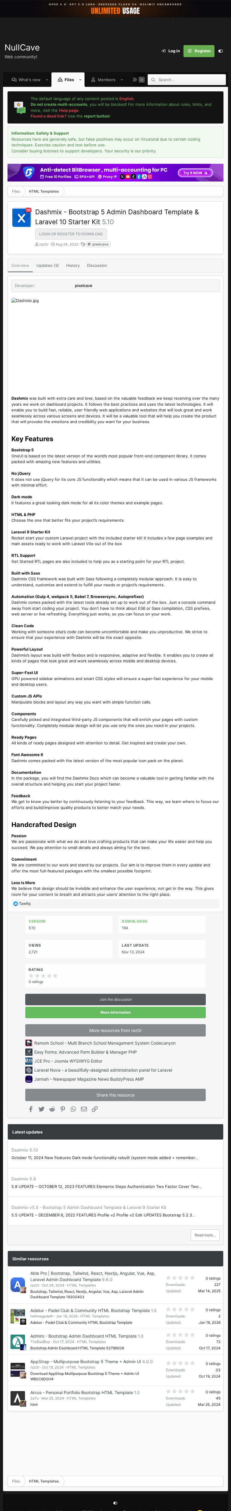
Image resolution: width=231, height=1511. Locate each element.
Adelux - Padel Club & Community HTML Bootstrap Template (90, 1310)
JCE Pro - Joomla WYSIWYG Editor (68, 1061)
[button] (47, 79)
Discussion (97, 265)
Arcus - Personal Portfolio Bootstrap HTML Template (81, 1392)
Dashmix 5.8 (23, 1178)
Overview (20, 265)
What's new (30, 79)
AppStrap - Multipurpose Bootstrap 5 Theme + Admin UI (85, 1361)
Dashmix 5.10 (24, 1149)
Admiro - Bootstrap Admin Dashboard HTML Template (83, 1336)
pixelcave (100, 244)
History (73, 265)
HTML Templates (81, 1285)
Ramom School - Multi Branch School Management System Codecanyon (105, 1042)
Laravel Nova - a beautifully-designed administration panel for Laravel (103, 1070)
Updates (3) (47, 265)
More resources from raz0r (115, 1030)
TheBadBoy (40, 1341)
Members (107, 79)
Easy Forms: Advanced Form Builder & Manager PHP (85, 1052)
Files (69, 79)
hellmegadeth (41, 1316)
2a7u (34, 1398)
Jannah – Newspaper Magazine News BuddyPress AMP (89, 1079)
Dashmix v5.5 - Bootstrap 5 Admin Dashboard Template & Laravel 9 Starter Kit (88, 1207)
